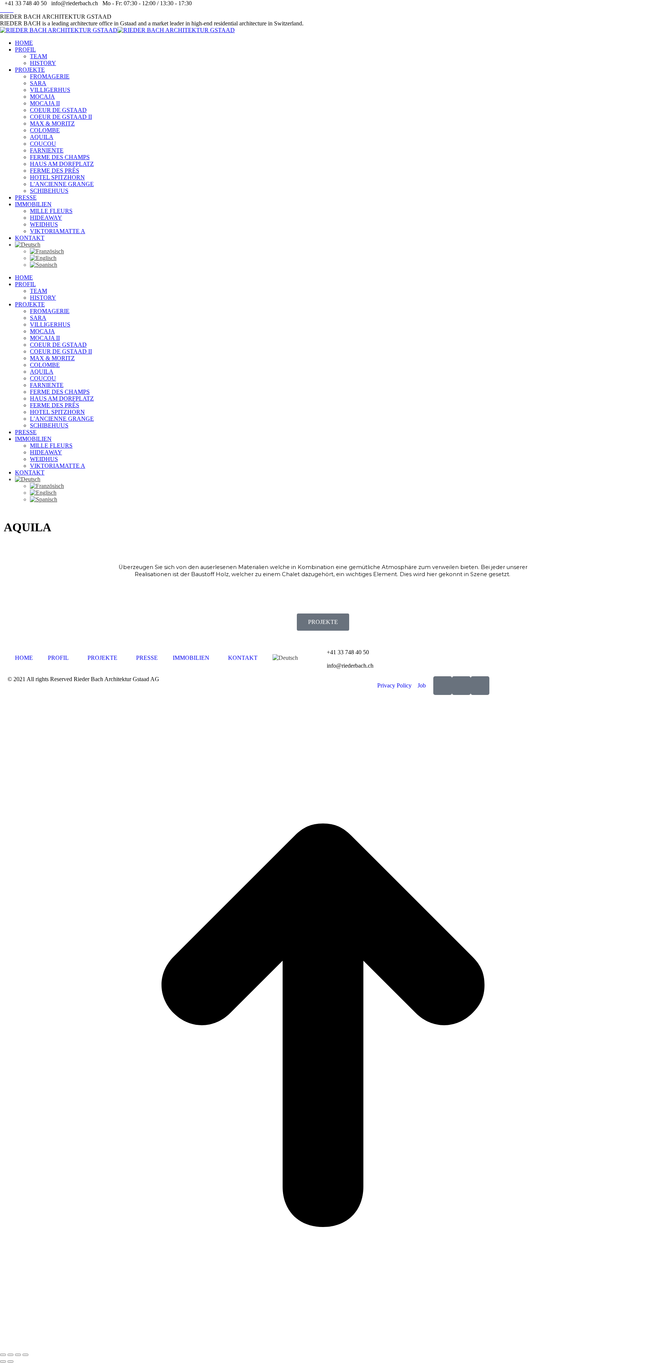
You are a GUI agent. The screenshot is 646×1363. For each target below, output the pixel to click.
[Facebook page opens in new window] (2, 10)
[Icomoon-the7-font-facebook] (442, 685)
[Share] (10, 1355)
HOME (24, 658)
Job (422, 685)
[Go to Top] (323, 1346)
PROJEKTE (323, 622)
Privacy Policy (394, 685)
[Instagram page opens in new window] (6, 10)
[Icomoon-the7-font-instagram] (461, 685)
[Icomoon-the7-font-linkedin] (480, 685)
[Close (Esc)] (3, 1355)
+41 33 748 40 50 (348, 652)
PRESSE (147, 658)
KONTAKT (243, 658)
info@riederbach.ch (350, 665)
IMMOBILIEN (191, 658)
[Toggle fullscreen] (18, 1355)
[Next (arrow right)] (10, 1361)
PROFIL (58, 658)
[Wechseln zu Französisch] (338, 251)
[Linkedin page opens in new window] (11, 10)
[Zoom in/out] (25, 1355)
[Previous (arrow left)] (3, 1361)
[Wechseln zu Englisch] (338, 258)
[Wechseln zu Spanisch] (338, 265)
